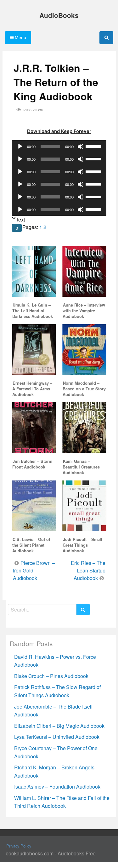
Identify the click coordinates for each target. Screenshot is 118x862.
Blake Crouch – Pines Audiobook (51, 676)
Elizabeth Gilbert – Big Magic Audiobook (59, 725)
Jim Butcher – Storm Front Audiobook (32, 464)
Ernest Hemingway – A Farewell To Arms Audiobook (32, 388)
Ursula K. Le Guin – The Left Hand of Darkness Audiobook (32, 310)
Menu (20, 37)
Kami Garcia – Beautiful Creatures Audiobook (81, 466)
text (21, 219)
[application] (59, 146)
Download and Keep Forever (59, 131)
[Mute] (80, 146)
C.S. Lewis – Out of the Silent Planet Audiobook (31, 545)
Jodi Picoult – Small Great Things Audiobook (82, 545)
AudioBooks (59, 15)
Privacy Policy (18, 846)
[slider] (94, 146)
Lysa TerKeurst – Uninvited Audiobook (56, 736)
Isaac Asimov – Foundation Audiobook (57, 786)
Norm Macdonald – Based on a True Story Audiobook (84, 388)
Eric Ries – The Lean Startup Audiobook (88, 570)
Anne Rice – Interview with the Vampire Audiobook (84, 310)
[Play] (20, 146)
